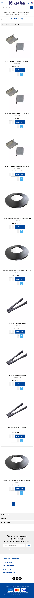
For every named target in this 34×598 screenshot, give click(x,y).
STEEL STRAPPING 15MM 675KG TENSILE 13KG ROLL (17, 271)
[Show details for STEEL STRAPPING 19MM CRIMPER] (17, 357)
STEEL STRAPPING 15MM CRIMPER (17, 428)
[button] (18, 74)
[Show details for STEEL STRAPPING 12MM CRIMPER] (17, 305)
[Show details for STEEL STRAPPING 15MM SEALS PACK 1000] (17, 96)
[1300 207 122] (28, 3)
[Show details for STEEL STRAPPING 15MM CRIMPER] (17, 410)
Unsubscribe (22, 549)
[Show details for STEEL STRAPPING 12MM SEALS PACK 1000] (17, 43)
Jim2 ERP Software (24, 586)
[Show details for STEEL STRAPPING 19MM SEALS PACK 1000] (17, 148)
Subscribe (12, 549)
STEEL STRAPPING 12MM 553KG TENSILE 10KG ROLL (17, 218)
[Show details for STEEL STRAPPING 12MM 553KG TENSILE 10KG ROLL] (17, 200)
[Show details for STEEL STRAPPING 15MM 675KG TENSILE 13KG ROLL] (17, 253)
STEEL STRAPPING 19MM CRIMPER (17, 375)
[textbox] (15, 7)
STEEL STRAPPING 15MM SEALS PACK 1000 (17, 114)
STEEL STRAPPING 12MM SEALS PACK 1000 (17, 61)
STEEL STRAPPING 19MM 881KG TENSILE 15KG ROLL (17, 480)
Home (4, 12)
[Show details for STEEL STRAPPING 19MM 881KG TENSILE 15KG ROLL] (17, 462)
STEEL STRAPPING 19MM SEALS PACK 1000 (17, 166)
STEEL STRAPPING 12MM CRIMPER (17, 323)
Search (31, 7)
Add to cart (19, 70)
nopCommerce (14, 586)
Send (28, 545)
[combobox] (14, 74)
